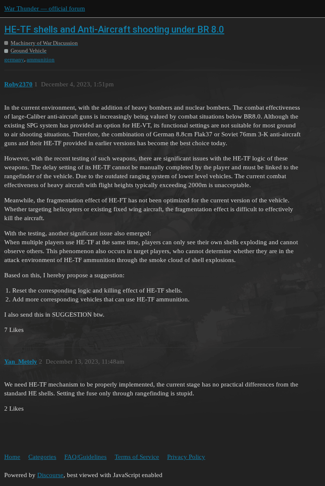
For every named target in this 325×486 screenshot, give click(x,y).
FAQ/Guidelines (85, 456)
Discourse (50, 475)
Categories (42, 456)
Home (12, 456)
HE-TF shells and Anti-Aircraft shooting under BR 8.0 (114, 29)
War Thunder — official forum (44, 8)
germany (14, 59)
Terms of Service (137, 456)
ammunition (41, 59)
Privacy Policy (186, 456)
